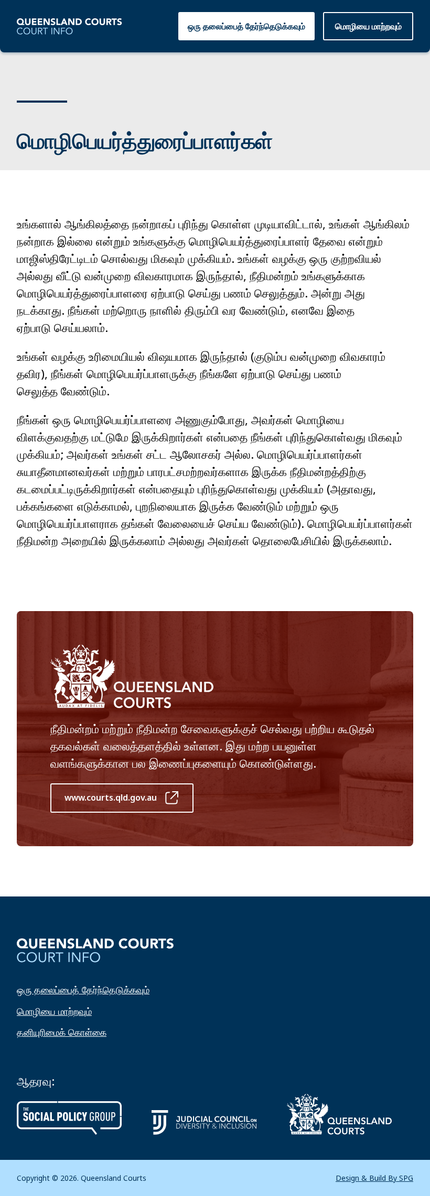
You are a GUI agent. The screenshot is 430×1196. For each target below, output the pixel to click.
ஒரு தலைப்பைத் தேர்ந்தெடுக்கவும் (246, 26)
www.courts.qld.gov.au (110, 797)
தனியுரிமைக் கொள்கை (61, 1032)
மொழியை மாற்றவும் (54, 1011)
